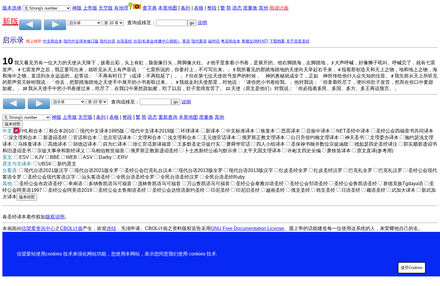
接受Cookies (412, 267)
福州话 (214, 41)
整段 (212, 7)
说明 (202, 22)
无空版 (105, 7)
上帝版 (90, 7)
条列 (185, 7)
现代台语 (107, 41)
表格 (199, 7)
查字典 (149, 7)
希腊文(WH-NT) (255, 41)
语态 (237, 7)
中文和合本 (52, 41)
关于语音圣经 (297, 41)
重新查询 (167, 117)
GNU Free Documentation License (247, 228)
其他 (263, 7)
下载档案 (277, 41)
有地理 (121, 7)
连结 (111, 228)
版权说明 (55, 216)
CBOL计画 (71, 228)
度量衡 (250, 7)
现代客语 (199, 41)
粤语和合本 (230, 41)
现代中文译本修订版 (80, 41)
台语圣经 (124, 41)
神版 (77, 7)
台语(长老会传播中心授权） (157, 41)
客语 (186, 41)
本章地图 (167, 7)
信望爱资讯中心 (38, 228)
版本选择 (12, 7)
